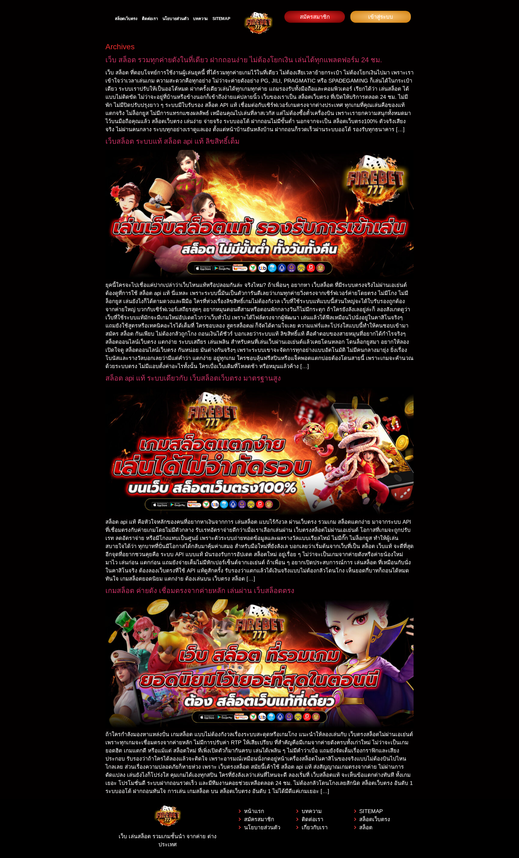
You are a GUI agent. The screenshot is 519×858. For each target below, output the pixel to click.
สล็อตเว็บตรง (126, 18)
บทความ (200, 18)
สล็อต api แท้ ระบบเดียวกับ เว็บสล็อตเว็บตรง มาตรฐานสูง (193, 378)
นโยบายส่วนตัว (175, 18)
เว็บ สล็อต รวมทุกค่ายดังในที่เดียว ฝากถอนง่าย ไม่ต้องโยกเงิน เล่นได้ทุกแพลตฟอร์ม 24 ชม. (243, 60)
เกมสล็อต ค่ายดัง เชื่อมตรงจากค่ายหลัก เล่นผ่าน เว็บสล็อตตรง (199, 591)
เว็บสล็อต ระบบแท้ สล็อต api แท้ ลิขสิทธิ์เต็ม (172, 141)
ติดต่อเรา (150, 18)
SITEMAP (221, 18)
